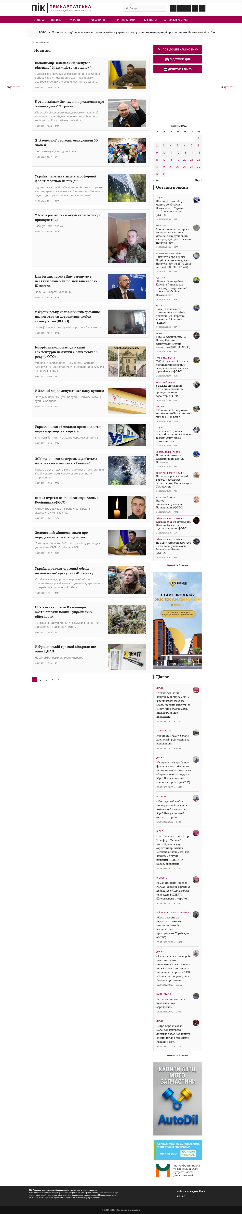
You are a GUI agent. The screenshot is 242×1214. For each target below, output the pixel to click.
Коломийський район (168, 452)
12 (177, 152)
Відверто (161, 877)
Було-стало (162, 225)
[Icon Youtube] (202, 8)
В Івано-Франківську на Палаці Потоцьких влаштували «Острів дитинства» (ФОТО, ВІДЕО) (173, 342)
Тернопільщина (125, 19)
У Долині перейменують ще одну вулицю (69, 391)
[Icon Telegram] (195, 8)
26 (177, 167)
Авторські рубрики (176, 19)
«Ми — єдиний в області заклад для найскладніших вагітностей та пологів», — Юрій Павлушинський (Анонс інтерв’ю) (173, 809)
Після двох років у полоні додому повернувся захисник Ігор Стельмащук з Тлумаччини (173, 481)
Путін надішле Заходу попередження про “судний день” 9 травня (69, 103)
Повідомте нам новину (180, 49)
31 (163, 174)
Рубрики (75, 19)
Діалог (162, 676)
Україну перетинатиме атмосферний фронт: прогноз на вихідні (65, 178)
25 (170, 167)
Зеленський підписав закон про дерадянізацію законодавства (61, 534)
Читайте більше (177, 565)
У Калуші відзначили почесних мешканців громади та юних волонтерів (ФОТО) (169, 390)
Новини (56, 19)
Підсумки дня (180, 59)
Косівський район (166, 497)
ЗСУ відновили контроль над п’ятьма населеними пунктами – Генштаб (66, 461)
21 (191, 159)
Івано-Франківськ (165, 358)
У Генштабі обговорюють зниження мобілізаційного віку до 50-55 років (173, 414)
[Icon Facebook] (173, 8)
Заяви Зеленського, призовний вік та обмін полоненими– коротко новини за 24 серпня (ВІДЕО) (170, 315)
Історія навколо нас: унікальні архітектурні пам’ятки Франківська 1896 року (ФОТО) (68, 352)
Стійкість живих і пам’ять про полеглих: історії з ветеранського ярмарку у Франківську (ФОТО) (172, 366)
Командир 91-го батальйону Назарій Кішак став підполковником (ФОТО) (173, 525)
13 (184, 152)
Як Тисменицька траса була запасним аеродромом (170, 1003)
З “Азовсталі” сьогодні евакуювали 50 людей (66, 142)
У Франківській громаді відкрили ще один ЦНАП (65, 649)
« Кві (156, 180)
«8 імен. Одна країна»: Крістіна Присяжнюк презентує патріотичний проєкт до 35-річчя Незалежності (171, 288)
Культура (160, 278)
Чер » (198, 180)
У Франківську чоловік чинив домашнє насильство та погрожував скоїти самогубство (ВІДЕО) (67, 316)
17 (163, 159)
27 (184, 167)
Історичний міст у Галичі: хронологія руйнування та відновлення (172, 739)
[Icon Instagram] (180, 8)
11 (170, 152)
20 (184, 159)
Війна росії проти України (170, 473)
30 (157, 174)
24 (163, 167)
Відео (159, 333)
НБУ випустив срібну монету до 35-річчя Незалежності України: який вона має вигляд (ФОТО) (170, 208)
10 (163, 152)
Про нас (180, 1196)
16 (157, 159)
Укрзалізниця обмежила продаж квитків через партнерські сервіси (69, 429)
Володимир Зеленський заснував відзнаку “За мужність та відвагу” (63, 65)
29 (198, 167)
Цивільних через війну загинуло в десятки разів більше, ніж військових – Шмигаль (67, 281)
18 (170, 159)
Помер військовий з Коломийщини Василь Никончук (170, 459)
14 (191, 152)
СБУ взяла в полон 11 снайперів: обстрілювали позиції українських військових (63, 611)
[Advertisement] (178, 98)
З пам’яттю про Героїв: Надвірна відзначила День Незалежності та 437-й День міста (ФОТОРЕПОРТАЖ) (173, 262)
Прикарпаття (97, 19)
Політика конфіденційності (191, 1191)
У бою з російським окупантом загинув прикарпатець (67, 217)
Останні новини (172, 187)
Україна (160, 407)
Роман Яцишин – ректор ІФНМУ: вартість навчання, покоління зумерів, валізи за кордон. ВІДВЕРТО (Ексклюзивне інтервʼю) (173, 890)
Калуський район (165, 382)
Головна (38, 19)
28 (191, 167)
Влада (159, 305)
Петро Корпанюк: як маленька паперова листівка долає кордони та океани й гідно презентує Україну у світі (173, 1033)
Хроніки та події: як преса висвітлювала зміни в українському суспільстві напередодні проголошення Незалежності (101, 32)
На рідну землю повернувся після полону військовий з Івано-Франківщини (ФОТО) (173, 547)
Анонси (161, 796)
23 (157, 167)
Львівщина (150, 19)
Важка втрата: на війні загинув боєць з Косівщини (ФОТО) (67, 500)
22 (198, 159)
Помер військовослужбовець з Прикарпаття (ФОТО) (170, 504)
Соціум (159, 198)
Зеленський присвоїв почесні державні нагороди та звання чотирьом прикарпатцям (173, 436)
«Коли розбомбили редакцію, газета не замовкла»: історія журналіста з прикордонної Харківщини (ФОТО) (173, 927)
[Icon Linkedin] (187, 8)
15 (198, 152)
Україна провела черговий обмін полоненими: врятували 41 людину (64, 570)
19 (177, 159)
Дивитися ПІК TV (180, 69)
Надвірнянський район (168, 253)
